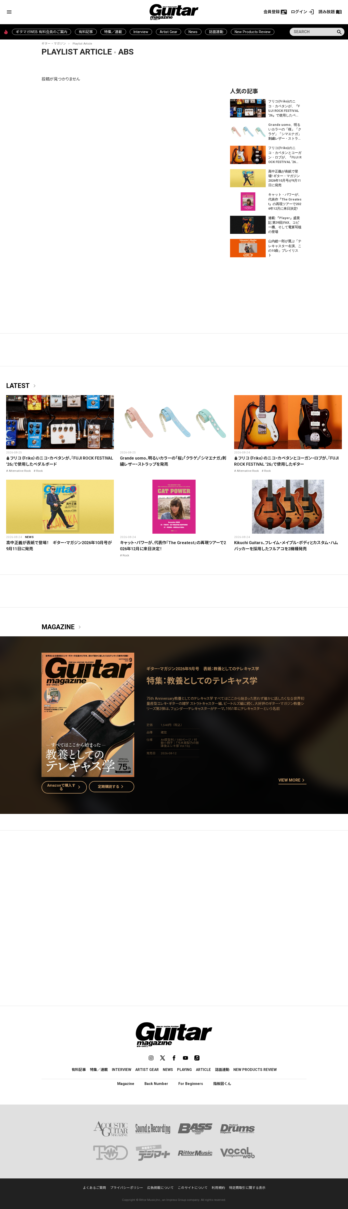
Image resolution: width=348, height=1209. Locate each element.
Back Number (156, 1084)
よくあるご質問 (94, 1188)
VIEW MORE (292, 780)
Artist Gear (168, 32)
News (193, 32)
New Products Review (253, 32)
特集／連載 (113, 32)
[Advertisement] (174, 882)
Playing (184, 1070)
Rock (39, 471)
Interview (140, 32)
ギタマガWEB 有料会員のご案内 (41, 32)
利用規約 (218, 1188)
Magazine (62, 627)
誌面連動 (216, 32)
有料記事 (86, 32)
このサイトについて (193, 1188)
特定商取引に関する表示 (247, 1188)
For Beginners (190, 1084)
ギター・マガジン (54, 43)
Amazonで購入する (65, 787)
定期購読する (111, 786)
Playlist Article (82, 43)
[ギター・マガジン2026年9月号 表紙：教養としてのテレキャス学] (88, 773)
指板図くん (222, 1084)
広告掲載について (160, 1188)
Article (203, 1070)
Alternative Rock (20, 471)
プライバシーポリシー (126, 1188)
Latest (22, 386)
